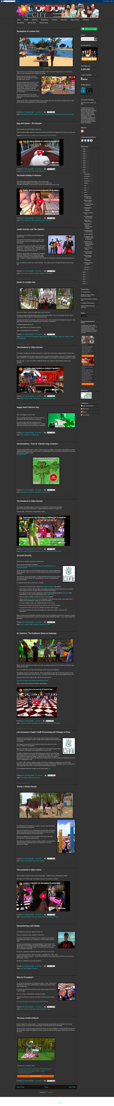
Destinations (44, 19)
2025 (84, 151)
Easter (22, 171)
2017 (84, 169)
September (87, 181)
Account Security (24, 555)
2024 (84, 153)
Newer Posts (20, 1087)
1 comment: (38, 720)
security (48, 624)
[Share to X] (51, 112)
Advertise (34, 19)
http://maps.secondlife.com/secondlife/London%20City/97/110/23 (32, 680)
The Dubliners (57, 723)
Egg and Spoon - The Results (29, 123)
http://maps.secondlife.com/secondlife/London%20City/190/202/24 (40, 135)
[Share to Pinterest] (54, 112)
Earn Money (20, 22)
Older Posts (72, 1087)
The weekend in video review (29, 870)
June (85, 187)
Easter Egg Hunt (35, 336)
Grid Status (86, 19)
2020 (84, 163)
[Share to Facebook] (52, 112)
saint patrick (27, 434)
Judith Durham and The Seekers (30, 229)
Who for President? (25, 977)
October (86, 178)
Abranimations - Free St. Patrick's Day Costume (37, 444)
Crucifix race (24, 336)
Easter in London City (26, 282)
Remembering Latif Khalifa (28, 926)
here (49, 768)
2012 (84, 279)
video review (49, 220)
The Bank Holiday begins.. (88, 303)
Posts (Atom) (49, 1092)
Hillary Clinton (36, 860)
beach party (30, 114)
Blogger (60, 1102)
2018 (84, 167)
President (42, 860)
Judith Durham (54, 336)
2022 (84, 158)
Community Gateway (26, 917)
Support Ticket (75, 19)
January (86, 269)
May (85, 190)
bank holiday (24, 114)
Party (22, 434)
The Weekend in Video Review (30, 347)
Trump (48, 1009)
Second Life (42, 624)
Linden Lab (31, 624)
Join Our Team (32, 22)
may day (53, 114)
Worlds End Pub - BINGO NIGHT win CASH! (87, 295)
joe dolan (26, 398)
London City (36, 114)
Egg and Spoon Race (29, 171)
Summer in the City (69, 114)
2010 (84, 283)
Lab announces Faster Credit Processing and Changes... (88, 243)
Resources (64, 19)
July (85, 185)
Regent (84, 411)
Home (18, 19)
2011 (84, 281)
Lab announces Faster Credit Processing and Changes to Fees (43, 732)
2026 (84, 149)
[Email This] (48, 112)
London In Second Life (45, 114)
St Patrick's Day (45, 398)
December (87, 174)
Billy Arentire (86, 408)
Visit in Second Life (88, 355)
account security (24, 624)
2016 (84, 172)
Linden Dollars (24, 777)
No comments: (38, 112)
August (86, 183)
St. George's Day (85, 292)
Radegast (29, 968)
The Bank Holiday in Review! (29, 175)
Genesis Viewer (43, 22)
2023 (84, 156)
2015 (84, 272)
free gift (30, 492)
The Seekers (49, 273)
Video (43, 220)
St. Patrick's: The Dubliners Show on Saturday (36, 633)
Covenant (54, 19)
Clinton (22, 1009)
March (86, 194)
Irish (33, 492)
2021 (84, 160)
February (86, 267)
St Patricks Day (48, 551)
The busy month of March (28, 1018)
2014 (84, 274)
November (87, 176)
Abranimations (23, 492)
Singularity (34, 968)
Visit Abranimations (21, 454)
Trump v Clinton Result (26, 787)
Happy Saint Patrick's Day (28, 407)
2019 (84, 165)
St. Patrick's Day (34, 434)
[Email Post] (45, 112)
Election (30, 860)
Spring (57, 114)
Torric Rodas (25, 112)
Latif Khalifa (23, 968)
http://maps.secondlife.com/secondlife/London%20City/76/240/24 (32, 1001)
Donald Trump (24, 860)
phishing (37, 624)
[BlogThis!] (49, 112)
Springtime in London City (28, 31)
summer (62, 114)
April (85, 192)
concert (22, 273)
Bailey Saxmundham (88, 405)
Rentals (26, 19)
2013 (84, 276)
